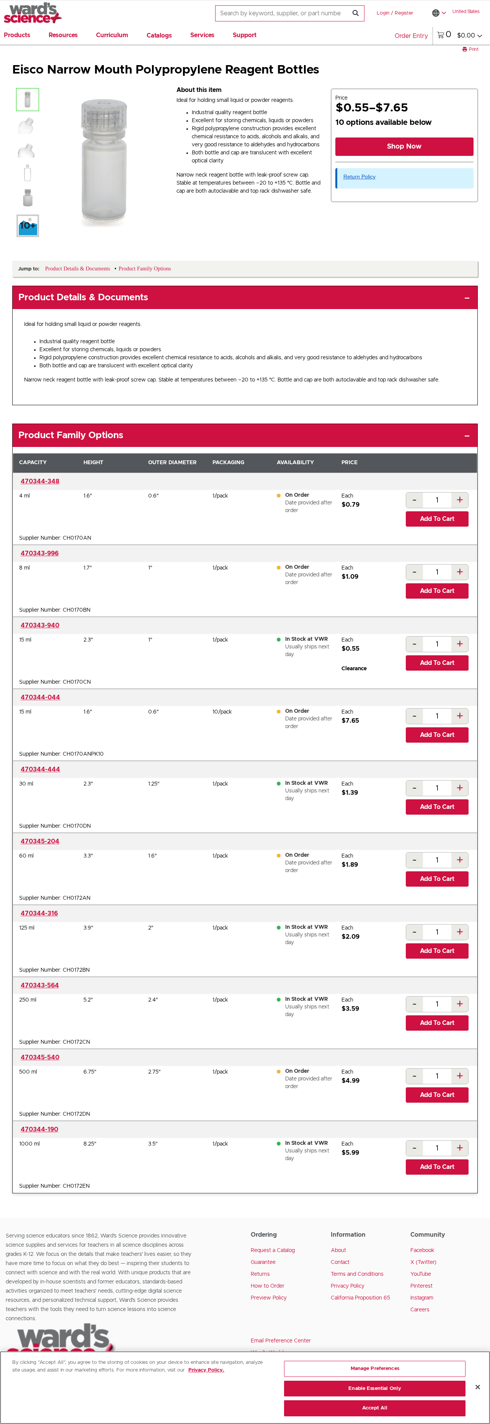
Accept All (374, 1408)
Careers (420, 1310)
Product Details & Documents (83, 297)
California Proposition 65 (360, 1298)
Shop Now (404, 146)
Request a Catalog (273, 1250)
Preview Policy (269, 1298)
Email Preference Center (281, 1341)
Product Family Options (70, 435)
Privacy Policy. (206, 1370)
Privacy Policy (347, 1286)
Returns (260, 1274)
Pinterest (421, 1286)
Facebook (422, 1250)
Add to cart (437, 519)
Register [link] (404, 13)
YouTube (420, 1274)
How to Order (267, 1286)
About (338, 1250)
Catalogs (159, 36)
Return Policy (359, 176)
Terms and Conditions (357, 1274)
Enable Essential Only (374, 1388)
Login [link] (383, 13)
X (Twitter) (423, 1262)
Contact (340, 1262)
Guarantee (263, 1262)
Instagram (421, 1298)
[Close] (477, 1387)
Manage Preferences (375, 1368)
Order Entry (411, 36)
